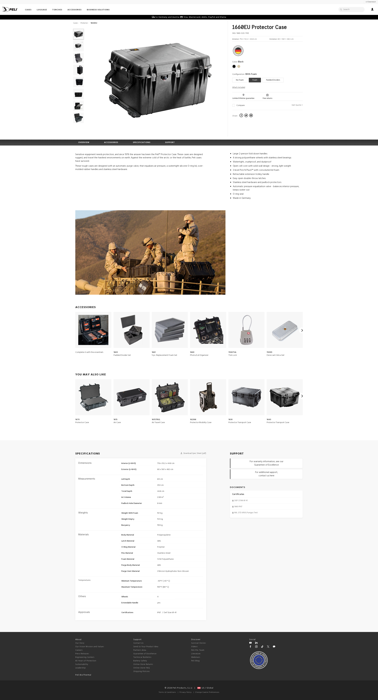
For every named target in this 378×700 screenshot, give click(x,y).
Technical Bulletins (142, 657)
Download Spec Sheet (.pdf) (194, 453)
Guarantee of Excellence (145, 653)
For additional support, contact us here (266, 474)
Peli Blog (195, 660)
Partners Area (139, 650)
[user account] (372, 10)
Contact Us (138, 643)
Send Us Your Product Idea (145, 646)
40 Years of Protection (85, 660)
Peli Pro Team (197, 650)
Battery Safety (140, 660)
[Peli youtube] (250, 643)
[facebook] (241, 116)
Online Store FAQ (141, 667)
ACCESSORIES (111, 142)
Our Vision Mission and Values (89, 646)
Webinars (195, 657)
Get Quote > (297, 105)
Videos (194, 646)
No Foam (240, 80)
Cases (75, 23)
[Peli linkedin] (256, 643)
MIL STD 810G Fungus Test (246, 512)
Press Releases (82, 653)
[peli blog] (274, 647)
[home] (10, 9)
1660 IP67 (238, 506)
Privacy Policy (186, 692)
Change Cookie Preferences (207, 692)
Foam (254, 80)
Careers (79, 650)
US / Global (207, 688)
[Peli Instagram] (256, 647)
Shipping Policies (141, 671)
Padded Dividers (273, 80)
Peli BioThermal (83, 675)
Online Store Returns (143, 664)
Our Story (79, 643)
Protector (84, 23)
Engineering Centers (84, 657)
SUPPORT (170, 142)
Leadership (80, 667)
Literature (196, 653)
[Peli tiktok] (262, 647)
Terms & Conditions (167, 692)
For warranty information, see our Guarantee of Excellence (266, 463)
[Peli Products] (250, 647)
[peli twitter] (268, 647)
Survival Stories (198, 643)
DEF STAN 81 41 (241, 500)
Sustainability (81, 664)
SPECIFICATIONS (141, 142)
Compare (240, 105)
